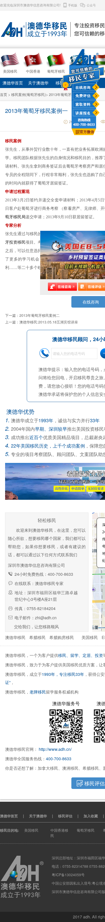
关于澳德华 (38, 83)
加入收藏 (91, 815)
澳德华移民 (15, 637)
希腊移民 (37, 637)
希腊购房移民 (61, 637)
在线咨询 (83, 87)
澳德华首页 (13, 83)
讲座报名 (83, 112)
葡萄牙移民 (86, 830)
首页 (3, 94)
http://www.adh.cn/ (55, 749)
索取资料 (83, 104)
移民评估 (65, 815)
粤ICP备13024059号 (68, 874)
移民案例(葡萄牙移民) (28, 94)
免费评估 (83, 95)
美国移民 (90, 637)
